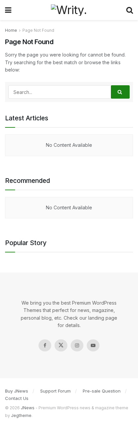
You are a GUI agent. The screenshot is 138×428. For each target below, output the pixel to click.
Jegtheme (21, 415)
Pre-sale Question (102, 391)
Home (11, 30)
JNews (27, 407)
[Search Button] (120, 92)
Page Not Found (38, 30)
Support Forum (55, 391)
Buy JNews (16, 391)
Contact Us (16, 398)
